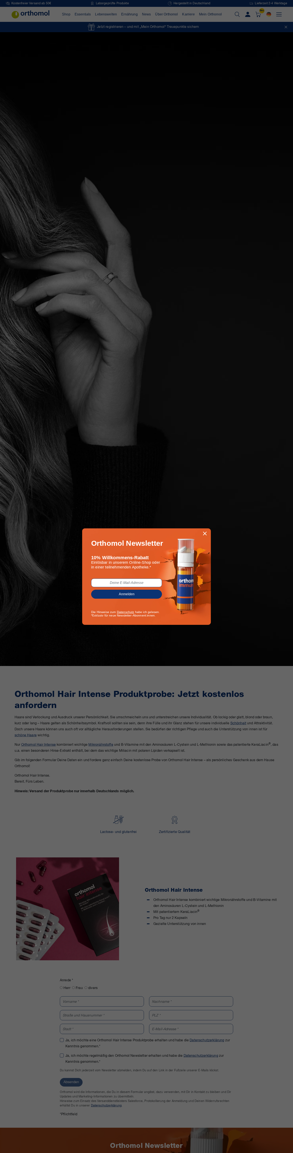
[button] (205, 533)
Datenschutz (125, 612)
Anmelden (126, 594)
